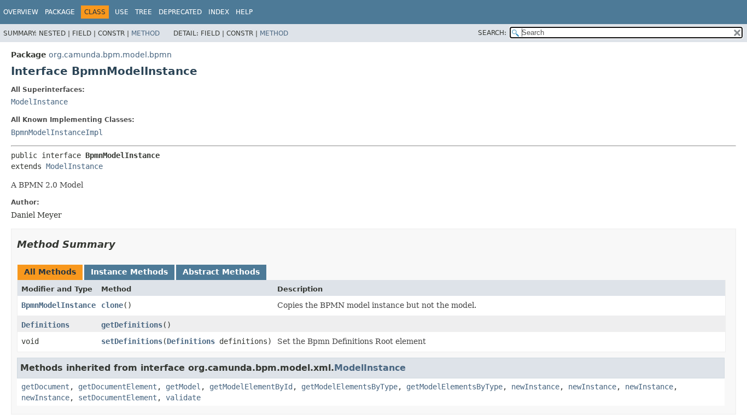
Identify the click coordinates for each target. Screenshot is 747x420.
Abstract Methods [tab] (221, 271)
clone (112, 305)
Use (122, 12)
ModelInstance (39, 101)
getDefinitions (131, 324)
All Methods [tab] (50, 271)
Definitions (45, 324)
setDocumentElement (117, 397)
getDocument (45, 386)
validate (183, 397)
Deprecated (180, 12)
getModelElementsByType (349, 386)
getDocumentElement (117, 386)
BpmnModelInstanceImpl (57, 132)
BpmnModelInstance (58, 305)
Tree (143, 12)
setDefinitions (131, 341)
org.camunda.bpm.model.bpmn (110, 54)
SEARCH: (492, 33)
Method (145, 33)
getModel (183, 386)
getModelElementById (251, 386)
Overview (20, 12)
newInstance (535, 386)
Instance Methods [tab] (129, 271)
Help (244, 12)
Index (218, 12)
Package (60, 12)
